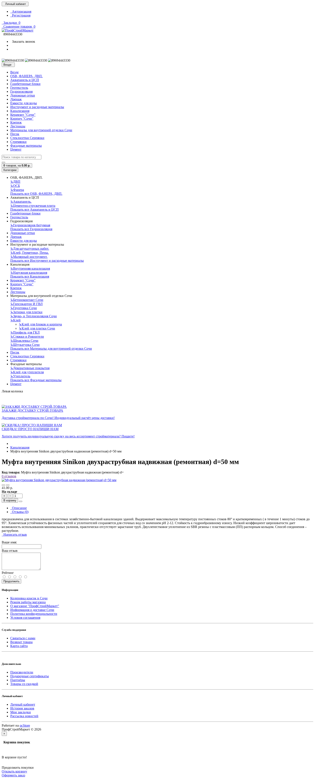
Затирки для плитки (26, 312)
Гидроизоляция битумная (30, 225)
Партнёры (17, 680)
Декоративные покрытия (30, 368)
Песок (14, 134)
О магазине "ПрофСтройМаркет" (34, 606)
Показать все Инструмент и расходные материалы (47, 260)
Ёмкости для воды (23, 103)
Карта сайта (19, 646)
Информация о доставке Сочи (32, 610)
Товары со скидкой (24, 684)
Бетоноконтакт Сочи (26, 300)
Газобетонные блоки (25, 84)
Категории (9, 170)
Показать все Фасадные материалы (36, 380)
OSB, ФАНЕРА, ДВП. (26, 76)
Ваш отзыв (10, 550)
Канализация (19, 111)
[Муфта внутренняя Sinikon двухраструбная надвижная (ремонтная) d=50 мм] (59, 480)
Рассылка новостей (24, 716)
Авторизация (20, 11)
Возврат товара (21, 642)
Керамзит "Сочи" (23, 114)
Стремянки (18, 142)
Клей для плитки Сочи (37, 328)
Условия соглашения (25, 617)
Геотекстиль (19, 87)
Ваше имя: (9, 542)
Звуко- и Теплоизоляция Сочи (33, 316)
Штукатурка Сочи (25, 344)
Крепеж (16, 122)
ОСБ (15, 186)
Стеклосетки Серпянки (27, 138)
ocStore (25, 725)
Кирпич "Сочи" (21, 118)
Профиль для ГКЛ (25, 332)
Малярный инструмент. (29, 257)
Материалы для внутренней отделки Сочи (41, 130)
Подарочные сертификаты (29, 676)
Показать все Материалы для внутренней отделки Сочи (51, 348)
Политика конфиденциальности (33, 614)
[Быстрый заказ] (20, 501)
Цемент (15, 149)
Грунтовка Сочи (23, 308)
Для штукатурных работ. (29, 248)
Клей (15, 320)
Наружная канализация (28, 272)
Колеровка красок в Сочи (29, 598)
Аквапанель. (21, 201)
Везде (14, 72)
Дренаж (16, 99)
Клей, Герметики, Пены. (29, 252)
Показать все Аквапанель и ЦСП (34, 209)
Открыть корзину (14, 771)
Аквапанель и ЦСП (24, 80)
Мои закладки (20, 712)
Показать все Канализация (29, 276)
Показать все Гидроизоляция (31, 229)
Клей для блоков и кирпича (40, 324)
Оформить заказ (13, 775)
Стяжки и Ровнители (27, 336)
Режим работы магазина (28, 602)
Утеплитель (20, 376)
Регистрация (20, 15)
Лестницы (17, 126)
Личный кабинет (22, 704)
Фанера (17, 190)
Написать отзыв (14, 534)
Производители (21, 672)
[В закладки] (3, 485)
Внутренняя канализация (30, 268)
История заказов (22, 708)
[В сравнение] (7, 485)
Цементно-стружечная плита (32, 205)
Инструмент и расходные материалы (37, 107)
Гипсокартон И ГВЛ (26, 304)
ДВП (15, 181)
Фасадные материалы (26, 145)
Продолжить (11, 581)
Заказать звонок (22, 41)
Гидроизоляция (21, 91)
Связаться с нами (22, 638)
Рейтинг (8, 573)
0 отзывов (9, 476)
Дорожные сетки (22, 95)
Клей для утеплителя (27, 372)
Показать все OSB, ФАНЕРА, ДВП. (36, 193)
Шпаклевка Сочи (24, 340)
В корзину (9, 500)
